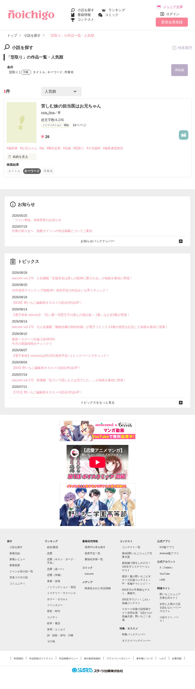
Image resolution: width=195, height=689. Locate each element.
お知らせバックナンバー (98, 241)
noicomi (89, 573)
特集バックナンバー (134, 634)
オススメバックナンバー (136, 640)
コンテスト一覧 (131, 547)
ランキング (116, 10)
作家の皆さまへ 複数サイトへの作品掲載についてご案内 (52, 231)
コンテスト (86, 19)
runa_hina (47, 112)
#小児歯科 (94, 148)
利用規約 (18, 658)
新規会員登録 (172, 22)
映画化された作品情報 (98, 588)
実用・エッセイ (56, 629)
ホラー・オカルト (57, 599)
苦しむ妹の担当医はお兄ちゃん (71, 106)
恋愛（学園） (55, 574)
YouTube (165, 573)
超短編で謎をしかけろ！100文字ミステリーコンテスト (136, 566)
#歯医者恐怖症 (113, 148)
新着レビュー (17, 559)
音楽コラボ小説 (19, 577)
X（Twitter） (167, 567)
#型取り (78, 148)
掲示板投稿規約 (92, 658)
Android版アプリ (169, 553)
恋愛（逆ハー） (56, 569)
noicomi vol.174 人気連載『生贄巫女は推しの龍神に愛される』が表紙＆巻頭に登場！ (72, 278)
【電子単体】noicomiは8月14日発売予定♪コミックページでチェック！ (61, 355)
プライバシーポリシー (118, 658)
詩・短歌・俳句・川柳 (60, 635)
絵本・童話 (53, 623)
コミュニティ (17, 583)
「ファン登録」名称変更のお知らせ (36, 220)
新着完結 (15, 553)
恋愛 (49, 553)
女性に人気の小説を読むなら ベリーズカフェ (170, 607)
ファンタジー (55, 605)
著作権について (144, 658)
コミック (111, 15)
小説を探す (86, 10)
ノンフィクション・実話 (61, 587)
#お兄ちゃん (28, 148)
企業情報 (176, 658)
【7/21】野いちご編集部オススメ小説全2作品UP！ (47, 392)
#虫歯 (67, 148)
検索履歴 (185, 48)
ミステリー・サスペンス (61, 593)
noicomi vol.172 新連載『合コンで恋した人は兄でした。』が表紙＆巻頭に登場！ (69, 380)
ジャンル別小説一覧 (21, 571)
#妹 (41, 148)
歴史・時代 (53, 611)
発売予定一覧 (92, 553)
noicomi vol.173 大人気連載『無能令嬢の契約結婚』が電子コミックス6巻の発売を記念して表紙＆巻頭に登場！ (90, 327)
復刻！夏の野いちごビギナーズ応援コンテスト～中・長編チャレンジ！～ (136, 580)
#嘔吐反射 (54, 148)
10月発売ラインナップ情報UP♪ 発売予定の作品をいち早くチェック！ (60, 290)
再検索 (179, 70)
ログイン (173, 14)
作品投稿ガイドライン (41, 658)
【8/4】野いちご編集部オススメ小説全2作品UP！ (46, 368)
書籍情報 (84, 15)
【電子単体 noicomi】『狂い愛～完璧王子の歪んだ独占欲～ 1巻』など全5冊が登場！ (71, 315)
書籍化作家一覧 (94, 559)
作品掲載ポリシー (68, 658)
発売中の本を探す (95, 547)
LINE (162, 579)
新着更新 (15, 565)
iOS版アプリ (167, 547)
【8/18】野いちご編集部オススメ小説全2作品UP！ (47, 302)
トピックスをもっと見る (98, 402)
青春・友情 (53, 581)
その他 (51, 641)
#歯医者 (12, 148)
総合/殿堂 (52, 547)
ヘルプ (162, 658)
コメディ (52, 617)
